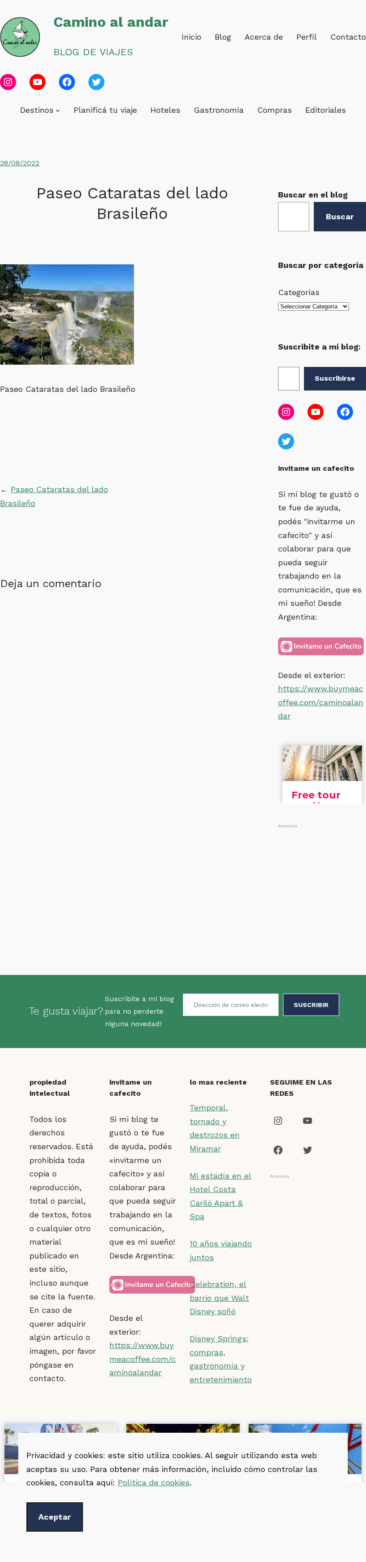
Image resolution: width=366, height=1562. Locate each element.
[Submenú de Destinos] (57, 110)
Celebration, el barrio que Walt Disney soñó (219, 1297)
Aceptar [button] (54, 1516)
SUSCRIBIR (311, 1004)
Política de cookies (154, 1482)
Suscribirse (335, 378)
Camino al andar (111, 21)
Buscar (340, 216)
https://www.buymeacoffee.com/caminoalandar (320, 702)
